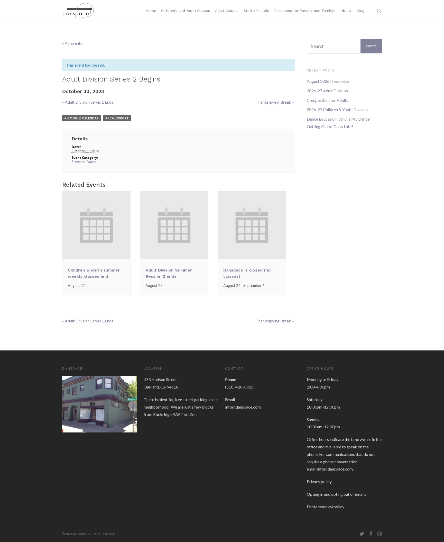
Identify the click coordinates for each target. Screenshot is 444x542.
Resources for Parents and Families (305, 10)
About (346, 10)
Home (151, 10)
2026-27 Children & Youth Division (337, 109)
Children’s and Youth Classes (185, 10)
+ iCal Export (117, 118)
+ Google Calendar (81, 118)
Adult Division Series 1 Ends (87, 102)
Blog (360, 10)
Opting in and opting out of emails (336, 494)
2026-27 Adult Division (327, 90)
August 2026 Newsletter (328, 81)
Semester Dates (84, 162)
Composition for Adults (327, 100)
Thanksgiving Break (275, 102)
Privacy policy (319, 481)
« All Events (72, 43)
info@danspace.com (243, 406)
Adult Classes (226, 10)
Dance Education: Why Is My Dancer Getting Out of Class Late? (339, 122)
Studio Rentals (256, 10)
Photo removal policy (325, 506)
